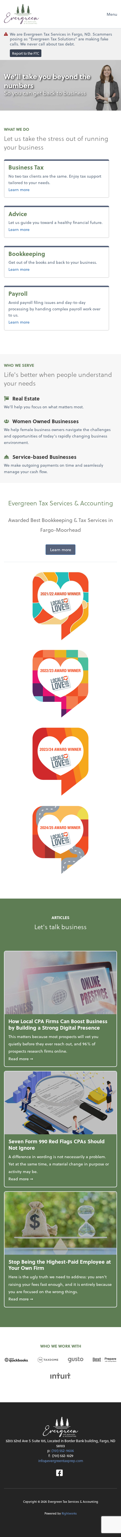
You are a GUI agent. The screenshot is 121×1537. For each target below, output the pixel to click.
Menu (112, 14)
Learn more (28, 189)
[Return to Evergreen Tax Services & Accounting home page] (21, 14)
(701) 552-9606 (62, 1450)
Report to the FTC (25, 53)
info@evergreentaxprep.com (60, 1460)
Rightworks (69, 1513)
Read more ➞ (60, 1058)
